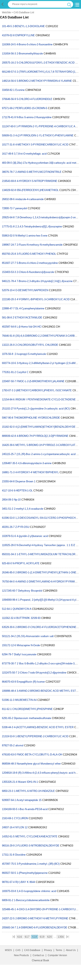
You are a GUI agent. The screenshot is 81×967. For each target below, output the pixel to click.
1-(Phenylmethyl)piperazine (32, 872)
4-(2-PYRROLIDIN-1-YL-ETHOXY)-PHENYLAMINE (44, 135)
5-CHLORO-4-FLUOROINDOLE (34, 99)
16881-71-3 (8, 472)
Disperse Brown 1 (25, 481)
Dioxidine (20, 854)
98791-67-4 (8, 882)
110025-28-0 (9, 545)
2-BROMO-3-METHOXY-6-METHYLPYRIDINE (41, 918)
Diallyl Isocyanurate (25, 654)
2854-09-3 (7, 499)
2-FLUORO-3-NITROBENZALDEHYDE (37, 845)
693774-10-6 (9, 363)
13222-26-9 (8, 344)
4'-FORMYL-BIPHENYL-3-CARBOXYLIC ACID (43, 299)
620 (49, 936)
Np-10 (17, 499)
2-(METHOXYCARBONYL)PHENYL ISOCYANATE (43, 390)
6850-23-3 (7, 790)
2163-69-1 (7, 818)
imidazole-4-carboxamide (29, 199)
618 (34, 936)
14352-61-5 (8, 836)
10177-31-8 (8, 144)
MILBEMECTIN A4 (26, 699)
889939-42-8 (9, 435)
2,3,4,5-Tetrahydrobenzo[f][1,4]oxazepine (38, 226)
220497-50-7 (9, 381)
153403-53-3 (9, 272)
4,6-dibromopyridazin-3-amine (35, 463)
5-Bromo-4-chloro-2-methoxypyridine (37, 262)
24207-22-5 (8, 918)
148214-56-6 (9, 80)
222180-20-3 (9, 299)
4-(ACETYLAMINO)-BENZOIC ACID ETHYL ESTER (44, 727)
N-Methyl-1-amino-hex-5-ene (31, 235)
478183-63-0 (9, 754)
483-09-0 (7, 162)
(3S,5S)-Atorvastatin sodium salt (35, 636)
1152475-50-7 (9, 672)
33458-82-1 (8, 89)
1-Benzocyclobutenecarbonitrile (32, 900)
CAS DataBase (32, 950)
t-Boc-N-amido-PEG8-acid (33, 809)
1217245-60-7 (9, 590)
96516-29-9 (8, 845)
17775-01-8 (8, 226)
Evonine (20, 89)
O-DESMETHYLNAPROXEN (31, 290)
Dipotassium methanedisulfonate (32, 718)
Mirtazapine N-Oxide (28, 645)
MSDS (8, 950)
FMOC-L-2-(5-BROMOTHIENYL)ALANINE (40, 381)
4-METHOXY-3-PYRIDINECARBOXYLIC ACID (41, 144)
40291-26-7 (8, 526)
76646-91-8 (8, 335)
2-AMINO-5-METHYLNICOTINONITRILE (38, 171)
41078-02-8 (8, 35)
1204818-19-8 (9, 772)
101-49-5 (7, 26)
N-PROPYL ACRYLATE (26, 563)
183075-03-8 (9, 891)
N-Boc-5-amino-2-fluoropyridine (34, 117)
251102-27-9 (9, 408)
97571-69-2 (8, 108)
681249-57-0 (9, 71)
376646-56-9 (9, 99)
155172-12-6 (9, 645)
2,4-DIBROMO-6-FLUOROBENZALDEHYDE (42, 927)
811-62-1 (7, 709)
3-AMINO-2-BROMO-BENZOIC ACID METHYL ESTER (48, 690)
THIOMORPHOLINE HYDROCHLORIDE (37, 417)
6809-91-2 (7, 900)
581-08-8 (7, 317)
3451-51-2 (7, 508)
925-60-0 (7, 563)
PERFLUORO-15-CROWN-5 (31, 108)
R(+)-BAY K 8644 (25, 882)
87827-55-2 (8, 745)
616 (19, 936)
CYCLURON (21, 818)
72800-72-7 (8, 208)
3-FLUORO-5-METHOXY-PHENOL (36, 253)
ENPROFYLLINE (25, 35)
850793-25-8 (9, 253)
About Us (71, 950)
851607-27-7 (9, 262)
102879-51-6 (9, 536)
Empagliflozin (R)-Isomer (31, 681)
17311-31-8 (8, 854)
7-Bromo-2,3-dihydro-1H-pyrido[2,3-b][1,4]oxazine (45, 281)
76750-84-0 (8, 581)
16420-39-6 (8, 445)
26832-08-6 (8, 199)
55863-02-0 (8, 235)
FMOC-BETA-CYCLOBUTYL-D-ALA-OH (39, 754)
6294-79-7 (7, 654)
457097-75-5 (9, 863)
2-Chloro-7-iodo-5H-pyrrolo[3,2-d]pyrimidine (42, 672)
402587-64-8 (9, 326)
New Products (21, 955)
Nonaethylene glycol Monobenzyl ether (39, 763)
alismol (19, 745)
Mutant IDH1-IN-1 (28, 781)
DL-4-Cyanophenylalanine (29, 308)
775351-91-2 (9, 372)
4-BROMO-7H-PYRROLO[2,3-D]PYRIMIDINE (42, 435)
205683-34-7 (9, 927)
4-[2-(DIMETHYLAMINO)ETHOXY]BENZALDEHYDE (45, 426)
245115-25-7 (9, 454)
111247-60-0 (9, 126)
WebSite (6, 12)
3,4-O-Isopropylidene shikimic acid (36, 891)
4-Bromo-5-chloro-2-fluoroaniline (34, 44)
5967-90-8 (7, 417)
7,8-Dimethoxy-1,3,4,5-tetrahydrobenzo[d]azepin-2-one (46, 217)
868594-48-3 (9, 763)
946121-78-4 (9, 281)
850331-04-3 (9, 554)
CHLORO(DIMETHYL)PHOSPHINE (32, 709)
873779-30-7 (9, 663)
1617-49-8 (7, 153)
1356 (61, 936)
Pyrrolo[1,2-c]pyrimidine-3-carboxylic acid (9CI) (43, 408)
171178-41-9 (9, 117)
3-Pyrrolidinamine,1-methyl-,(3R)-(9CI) (38, 863)
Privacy (48, 950)
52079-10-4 (8, 290)
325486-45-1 (9, 909)
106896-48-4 (9, 690)
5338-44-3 (7, 727)
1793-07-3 (7, 390)
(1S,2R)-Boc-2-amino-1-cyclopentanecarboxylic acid (46, 454)
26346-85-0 (8, 572)
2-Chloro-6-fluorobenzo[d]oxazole (35, 272)
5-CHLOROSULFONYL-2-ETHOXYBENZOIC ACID (46, 62)
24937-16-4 (8, 827)
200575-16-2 (9, 62)
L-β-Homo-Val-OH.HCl (29, 326)
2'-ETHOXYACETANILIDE (27, 317)
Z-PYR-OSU (22, 526)
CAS (18, 950)
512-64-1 (7, 608)
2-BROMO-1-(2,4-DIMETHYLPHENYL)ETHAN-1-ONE (45, 572)
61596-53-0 (8, 517)
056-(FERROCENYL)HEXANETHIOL (38, 190)
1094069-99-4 (9, 599)
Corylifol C (23, 372)
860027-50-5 (9, 872)
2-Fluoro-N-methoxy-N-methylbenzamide (40, 244)
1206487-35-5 (9, 463)
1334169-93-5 (9, 809)
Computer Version (57, 955)
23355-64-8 (8, 481)
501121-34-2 (9, 636)
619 (42, 936)
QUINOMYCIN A (22, 608)
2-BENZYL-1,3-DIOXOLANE (29, 26)
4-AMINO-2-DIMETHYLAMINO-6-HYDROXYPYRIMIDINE (48, 581)
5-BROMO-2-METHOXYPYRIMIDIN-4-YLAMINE (44, 80)
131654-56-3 (9, 53)
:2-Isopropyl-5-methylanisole (30, 353)
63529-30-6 (8, 627)
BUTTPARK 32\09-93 (28, 617)
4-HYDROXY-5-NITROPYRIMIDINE (37, 181)
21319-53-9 (8, 736)
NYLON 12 (21, 827)
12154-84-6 (8, 399)
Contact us (38, 955)
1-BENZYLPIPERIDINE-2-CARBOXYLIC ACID (41, 736)
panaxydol (21, 208)
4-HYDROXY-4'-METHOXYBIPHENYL (37, 472)
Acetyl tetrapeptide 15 (29, 800)
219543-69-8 (9, 181)
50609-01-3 (8, 135)
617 (27, 936)
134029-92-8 (9, 190)
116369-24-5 (9, 44)
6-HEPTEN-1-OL (23, 490)
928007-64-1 (9, 800)
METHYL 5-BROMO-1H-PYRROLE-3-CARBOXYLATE (46, 445)
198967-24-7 (9, 244)
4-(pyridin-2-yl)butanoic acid (32, 536)
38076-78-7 (8, 171)
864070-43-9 (9, 681)
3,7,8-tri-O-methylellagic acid (30, 153)
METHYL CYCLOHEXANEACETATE (36, 836)
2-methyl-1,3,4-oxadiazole (28, 508)
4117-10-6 (7, 490)
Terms (59, 950)
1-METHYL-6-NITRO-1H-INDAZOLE (34, 790)
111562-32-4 (9, 617)
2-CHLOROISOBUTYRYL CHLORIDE (36, 344)
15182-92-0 (8, 426)
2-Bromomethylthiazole (30, 53)
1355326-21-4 (9, 781)
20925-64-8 (8, 217)
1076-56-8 (7, 353)
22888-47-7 (8, 308)
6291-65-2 (7, 718)
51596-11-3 (8, 699)
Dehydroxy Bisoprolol (30, 590)
